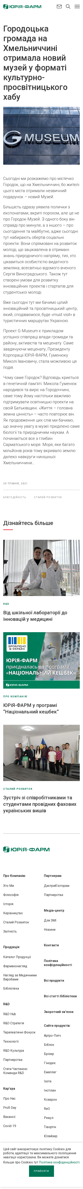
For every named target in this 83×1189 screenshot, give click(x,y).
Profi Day (9, 1108)
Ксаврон (50, 1099)
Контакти (51, 945)
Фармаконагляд (15, 966)
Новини (49, 930)
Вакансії (9, 1117)
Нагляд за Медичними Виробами (20, 977)
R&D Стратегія (13, 1023)
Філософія (11, 895)
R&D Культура (13, 1051)
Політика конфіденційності (59, 1162)
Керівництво (13, 913)
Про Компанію (14, 876)
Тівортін (50, 1127)
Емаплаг (50, 1072)
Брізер (49, 1054)
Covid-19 (9, 1126)
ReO (47, 1109)
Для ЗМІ (50, 920)
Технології (11, 1041)
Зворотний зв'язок (59, 1012)
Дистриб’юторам (56, 886)
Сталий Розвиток (16, 922)
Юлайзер (50, 1136)
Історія (8, 904)
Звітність (10, 931)
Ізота (47, 1081)
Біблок (49, 1045)
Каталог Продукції (17, 957)
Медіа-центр (54, 910)
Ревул (48, 1118)
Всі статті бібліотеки (60, 996)
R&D (6, 1004)
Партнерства (12, 1060)
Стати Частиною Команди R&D (15, 1071)
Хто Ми (8, 886)
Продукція (11, 947)
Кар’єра (9, 1089)
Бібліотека (11, 988)
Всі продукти (54, 980)
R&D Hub (9, 1014)
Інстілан (50, 1090)
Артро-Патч (52, 1036)
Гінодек (50, 1063)
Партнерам (52, 876)
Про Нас (9, 1098)
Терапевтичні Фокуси (19, 1032)
